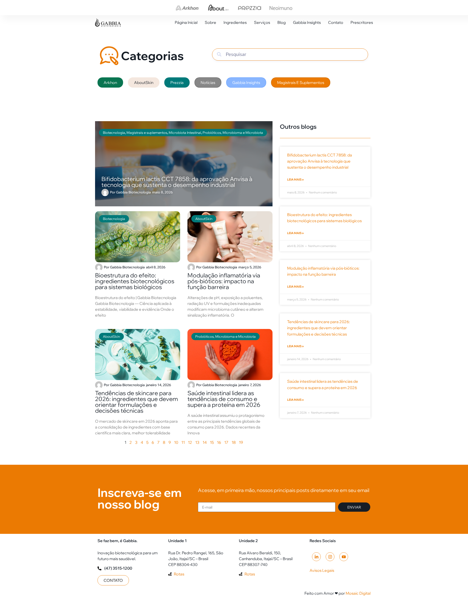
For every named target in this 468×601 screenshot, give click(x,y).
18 (234, 442)
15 (212, 442)
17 (226, 442)
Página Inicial (186, 22)
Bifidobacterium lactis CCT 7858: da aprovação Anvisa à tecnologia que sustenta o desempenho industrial (319, 161)
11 (183, 442)
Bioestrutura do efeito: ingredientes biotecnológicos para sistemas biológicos (134, 281)
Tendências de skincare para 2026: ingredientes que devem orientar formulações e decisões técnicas (136, 401)
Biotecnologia (114, 219)
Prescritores (362, 22)
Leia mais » (295, 179)
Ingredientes (235, 22)
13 (197, 442)
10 (176, 442)
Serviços (262, 22)
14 (205, 442)
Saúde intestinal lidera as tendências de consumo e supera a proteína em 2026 (223, 398)
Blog (281, 22)
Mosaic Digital (358, 593)
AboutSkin (203, 219)
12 (190, 442)
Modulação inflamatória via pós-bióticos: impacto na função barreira (223, 281)
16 (219, 442)
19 (241, 442)
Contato (335, 22)
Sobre (210, 22)
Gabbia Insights (307, 22)
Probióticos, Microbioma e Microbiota (225, 336)
